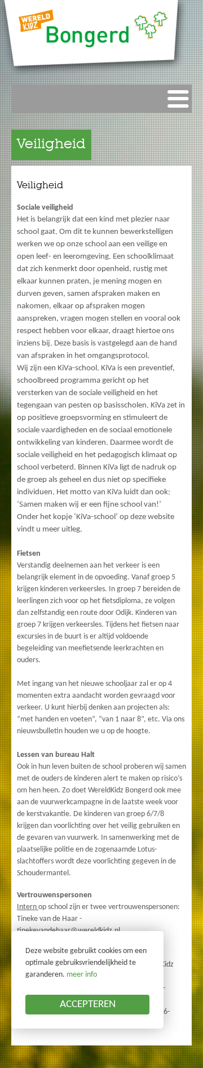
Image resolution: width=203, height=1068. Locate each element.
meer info (82, 974)
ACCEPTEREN (88, 1004)
